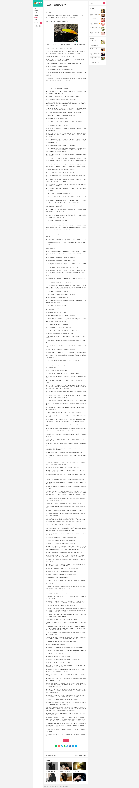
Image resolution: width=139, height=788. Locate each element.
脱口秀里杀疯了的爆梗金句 (50, 771)
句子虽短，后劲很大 (76, 771)
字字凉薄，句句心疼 (76, 781)
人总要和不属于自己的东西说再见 (65, 771)
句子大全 (36, 17)
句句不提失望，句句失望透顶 (51, 781)
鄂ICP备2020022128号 (61, 786)
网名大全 (36, 12)
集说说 (38, 3)
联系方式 (40, 26)
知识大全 (36, 19)
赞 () (66, 740)
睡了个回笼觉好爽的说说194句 (51, 755)
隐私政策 (36, 26)
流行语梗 (36, 15)
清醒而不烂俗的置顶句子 (64, 781)
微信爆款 (36, 10)
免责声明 (40, 25)
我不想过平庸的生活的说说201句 (80, 755)
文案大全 (36, 8)
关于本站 (36, 25)
